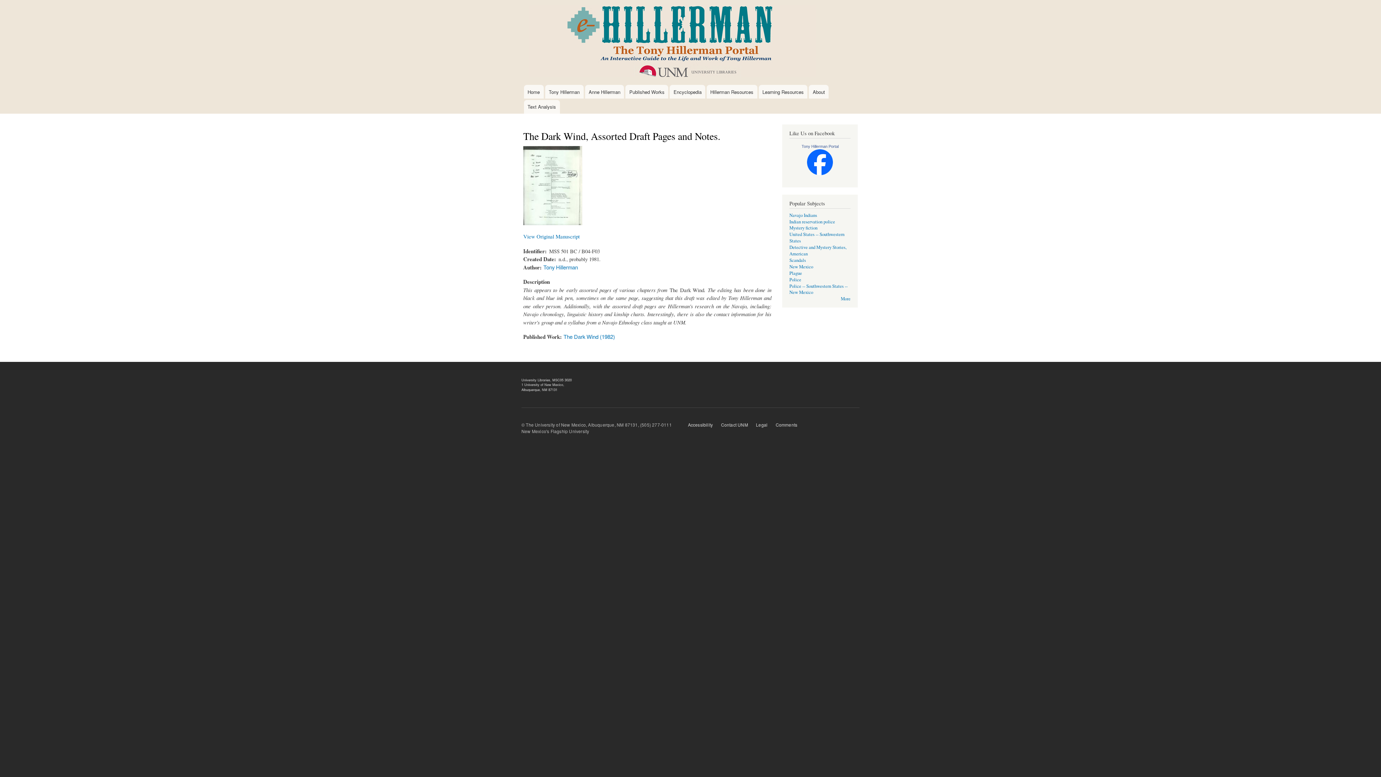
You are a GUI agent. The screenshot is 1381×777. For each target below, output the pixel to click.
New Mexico (801, 267)
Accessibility (700, 425)
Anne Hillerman (604, 91)
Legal (761, 425)
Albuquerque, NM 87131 (539, 389)
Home (534, 91)
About (819, 91)
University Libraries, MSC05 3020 (546, 380)
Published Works (647, 91)
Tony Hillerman (564, 91)
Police (795, 280)
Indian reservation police (812, 222)
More (846, 299)
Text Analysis (542, 106)
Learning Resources (783, 91)
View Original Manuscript (551, 236)
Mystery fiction (803, 228)
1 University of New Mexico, (542, 384)
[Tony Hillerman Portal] (820, 173)
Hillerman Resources (731, 91)
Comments (787, 425)
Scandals (797, 260)
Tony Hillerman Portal (820, 146)
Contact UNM (734, 425)
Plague (795, 273)
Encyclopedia (688, 91)
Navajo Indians (803, 215)
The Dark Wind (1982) (589, 336)
